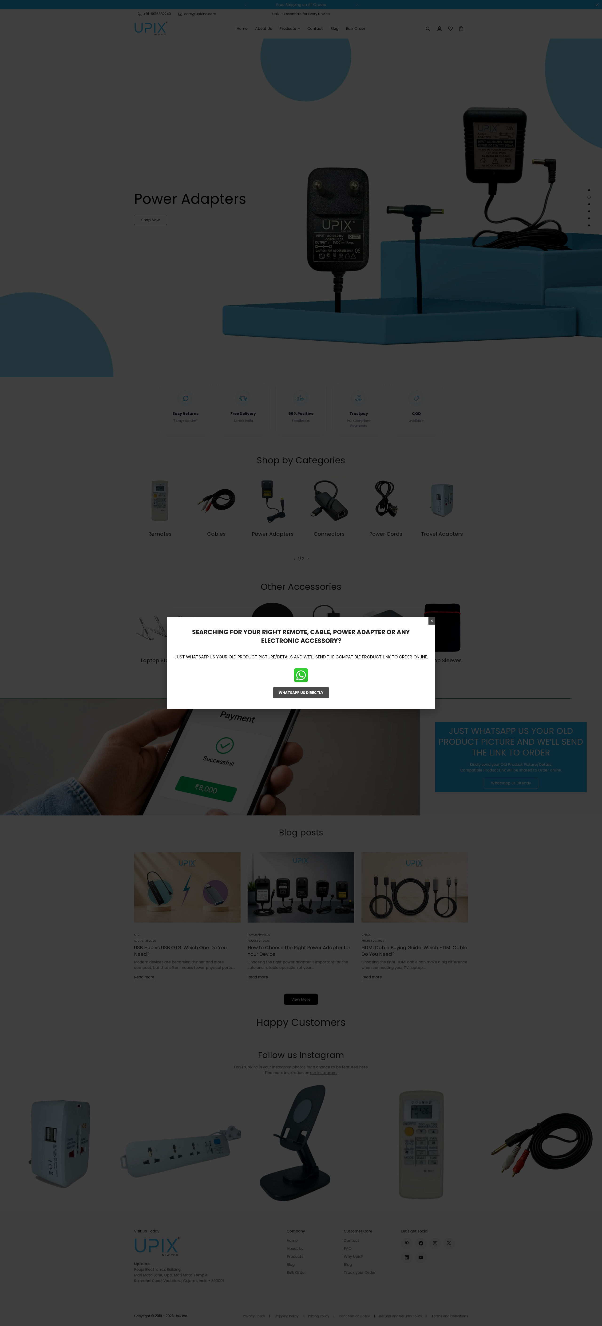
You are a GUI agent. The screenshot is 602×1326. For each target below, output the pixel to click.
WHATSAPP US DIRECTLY (301, 692)
